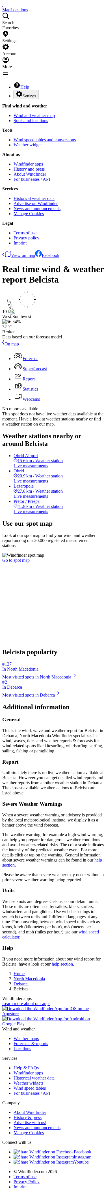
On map (12, 344)
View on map (23, 255)
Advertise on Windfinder (36, 203)
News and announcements (37, 208)
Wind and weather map (34, 115)
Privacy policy (26, 237)
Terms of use (25, 232)
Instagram (82, 1157)
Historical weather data (34, 198)
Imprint (20, 243)
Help (24, 87)
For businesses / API (32, 179)
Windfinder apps (28, 164)
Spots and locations (31, 120)
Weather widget (28, 144)
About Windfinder (30, 174)
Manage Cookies (29, 213)
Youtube (81, 1162)
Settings (29, 96)
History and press (29, 169)
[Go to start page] (2, 4)
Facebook (50, 255)
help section (62, 964)
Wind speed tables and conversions (45, 139)
